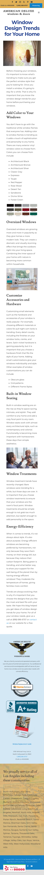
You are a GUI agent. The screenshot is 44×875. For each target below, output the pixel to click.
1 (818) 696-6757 (22, 5)
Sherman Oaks (18, 823)
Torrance (7, 837)
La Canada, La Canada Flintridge (19, 805)
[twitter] (16, 2)
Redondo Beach (24, 819)
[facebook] (12, 2)
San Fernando (10, 826)
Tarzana (14, 833)
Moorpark (13, 816)
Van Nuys (27, 840)
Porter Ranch (9, 819)
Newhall (16, 812)
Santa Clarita (24, 826)
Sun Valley (33, 830)
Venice (36, 840)
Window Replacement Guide (22, 744)
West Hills (8, 844)
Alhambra (8, 795)
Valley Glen (16, 840)
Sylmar (6, 833)
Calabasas (32, 795)
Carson (6, 798)
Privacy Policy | (21, 862)
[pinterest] (28, 2)
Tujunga (16, 837)
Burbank (7, 802)
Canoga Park (20, 795)
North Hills (26, 812)
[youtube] (31, 2)
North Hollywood (11, 791)
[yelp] (24, 2)
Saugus (14, 830)
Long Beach (28, 809)
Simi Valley (31, 823)
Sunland (23, 830)
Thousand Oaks (26, 833)
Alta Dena (25, 791)
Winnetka (26, 837)
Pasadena (33, 816)
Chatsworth (16, 798)
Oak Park (23, 816)
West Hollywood (21, 844)
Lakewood (16, 809)
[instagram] (20, 2)
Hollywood (35, 802)
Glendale (24, 802)
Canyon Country (31, 798)
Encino (16, 802)
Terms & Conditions (31, 862)
